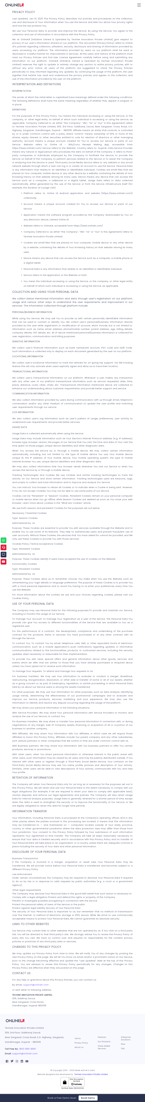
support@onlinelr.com (36, 984)
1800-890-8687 (27, 1048)
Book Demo (88, 1098)
